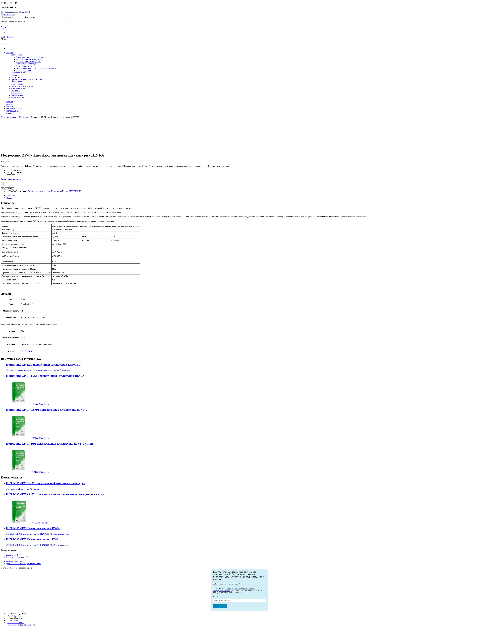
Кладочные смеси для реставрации (31, 57)
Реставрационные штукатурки (29, 59)
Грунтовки (15, 91)
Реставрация (16, 55)
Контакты (10, 106)
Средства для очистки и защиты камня (27, 79)
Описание (10, 195)
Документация (12, 111)
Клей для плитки (18, 88)
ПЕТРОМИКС (75, 191)
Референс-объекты (14, 561)
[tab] (242, 195)
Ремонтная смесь (18, 97)
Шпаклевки (16, 77)
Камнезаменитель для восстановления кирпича (36, 68)
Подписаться (220, 606)
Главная (9, 102)
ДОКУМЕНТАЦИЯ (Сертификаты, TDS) (23, 564)
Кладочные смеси (18, 73)
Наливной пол (17, 84)
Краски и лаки (17, 95)
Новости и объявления (15, 557)
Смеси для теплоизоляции (22, 86)
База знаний (11, 555)
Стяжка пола (16, 82)
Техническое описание (11, 179)
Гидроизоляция (17, 93)
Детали (9, 198)
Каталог (9, 104)
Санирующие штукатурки (27, 64)
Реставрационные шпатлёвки (28, 61)
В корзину (9, 189)
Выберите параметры (60, 534)
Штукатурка (16, 75)
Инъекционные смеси (25, 66)
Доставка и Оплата (14, 108)
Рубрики (9, 53)
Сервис (9, 113)
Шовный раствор (23, 70)
